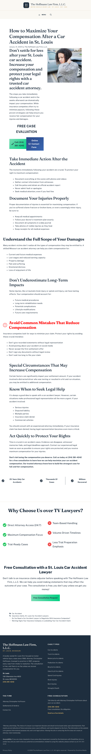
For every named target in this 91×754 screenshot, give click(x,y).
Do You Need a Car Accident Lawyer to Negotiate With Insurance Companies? (41, 618)
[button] (51, 14)
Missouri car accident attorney (22, 248)
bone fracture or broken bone (38, 207)
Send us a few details (55, 713)
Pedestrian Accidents (55, 663)
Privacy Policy (7, 750)
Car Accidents (53, 650)
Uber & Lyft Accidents (55, 671)
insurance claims (18, 616)
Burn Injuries (52, 684)
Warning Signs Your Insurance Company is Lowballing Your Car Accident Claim (41, 621)
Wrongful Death (53, 688)
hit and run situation (71, 379)
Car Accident (17, 613)
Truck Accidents (53, 654)
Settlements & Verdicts (11, 706)
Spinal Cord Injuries (54, 675)
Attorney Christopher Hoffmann (14, 701)
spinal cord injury (56, 291)
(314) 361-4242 (8, 682)
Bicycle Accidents (54, 667)
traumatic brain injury (36, 291)
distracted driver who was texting (33, 379)
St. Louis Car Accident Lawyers (36, 616)
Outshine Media (81, 750)
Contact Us (7, 710)
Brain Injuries (52, 680)
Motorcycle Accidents (55, 658)
